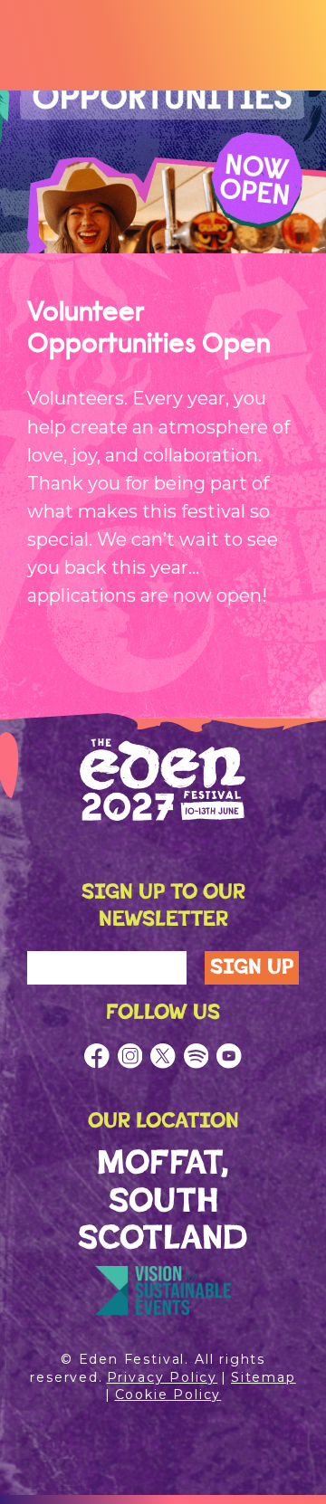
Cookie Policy (168, 1394)
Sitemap (263, 1377)
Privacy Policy (162, 1377)
